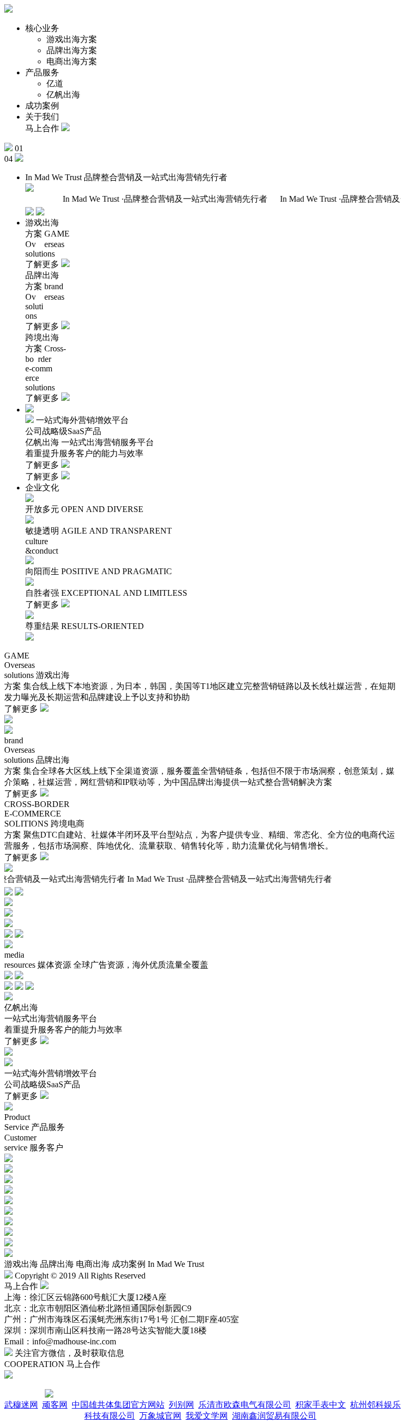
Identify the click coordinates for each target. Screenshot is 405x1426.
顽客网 (55, 1404)
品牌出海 (57, 1264)
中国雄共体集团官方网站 (118, 1404)
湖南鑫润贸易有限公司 (274, 1415)
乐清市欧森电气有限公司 (244, 1404)
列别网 (181, 1404)
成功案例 (42, 105)
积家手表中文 (320, 1404)
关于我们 (42, 116)
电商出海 (93, 1264)
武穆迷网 (21, 1404)
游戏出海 (21, 1264)
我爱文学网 (207, 1415)
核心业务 (42, 28)
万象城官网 (160, 1415)
